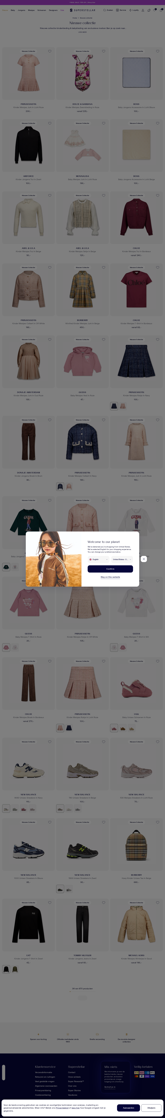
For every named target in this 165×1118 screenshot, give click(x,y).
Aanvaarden (128, 1108)
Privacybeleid (62, 1108)
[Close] (144, 559)
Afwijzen (151, 1108)
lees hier (76, 1108)
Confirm (110, 569)
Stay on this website (110, 577)
